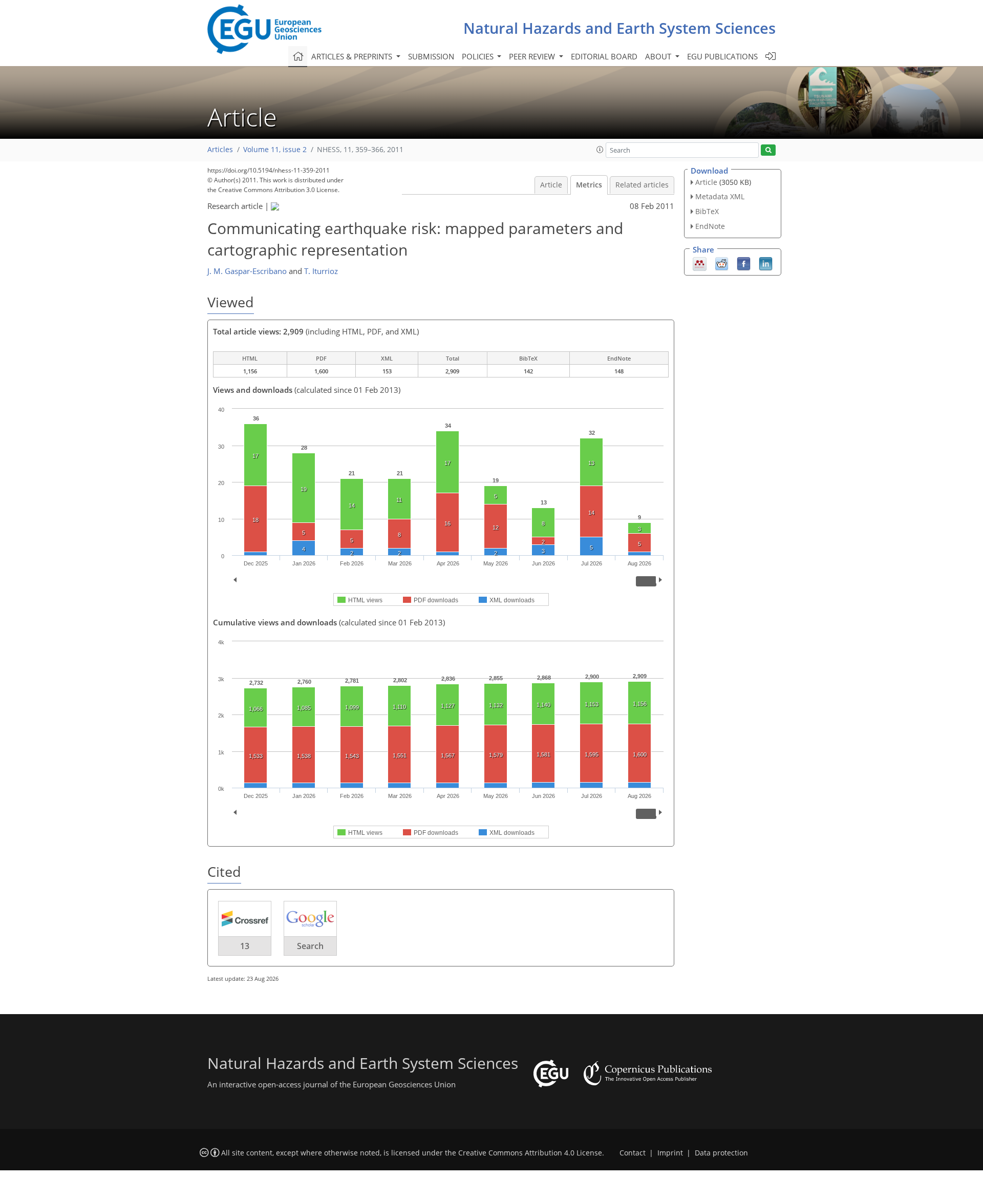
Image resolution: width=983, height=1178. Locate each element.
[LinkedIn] (766, 263)
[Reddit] (722, 263)
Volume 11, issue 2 (275, 149)
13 (244, 946)
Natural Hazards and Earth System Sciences (619, 28)
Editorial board (604, 56)
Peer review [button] (533, 56)
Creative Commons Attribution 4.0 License (530, 1153)
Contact (632, 1153)
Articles (220, 149)
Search (310, 946)
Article (551, 185)
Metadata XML (719, 196)
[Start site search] (768, 150)
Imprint (670, 1153)
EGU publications (722, 56)
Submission (431, 56)
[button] (600, 149)
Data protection (721, 1153)
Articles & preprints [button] (352, 56)
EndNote (710, 226)
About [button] (659, 56)
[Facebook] (744, 263)
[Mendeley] (700, 263)
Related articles (642, 185)
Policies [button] (479, 56)
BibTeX (707, 211)
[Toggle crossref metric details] (245, 918)
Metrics (589, 185)
